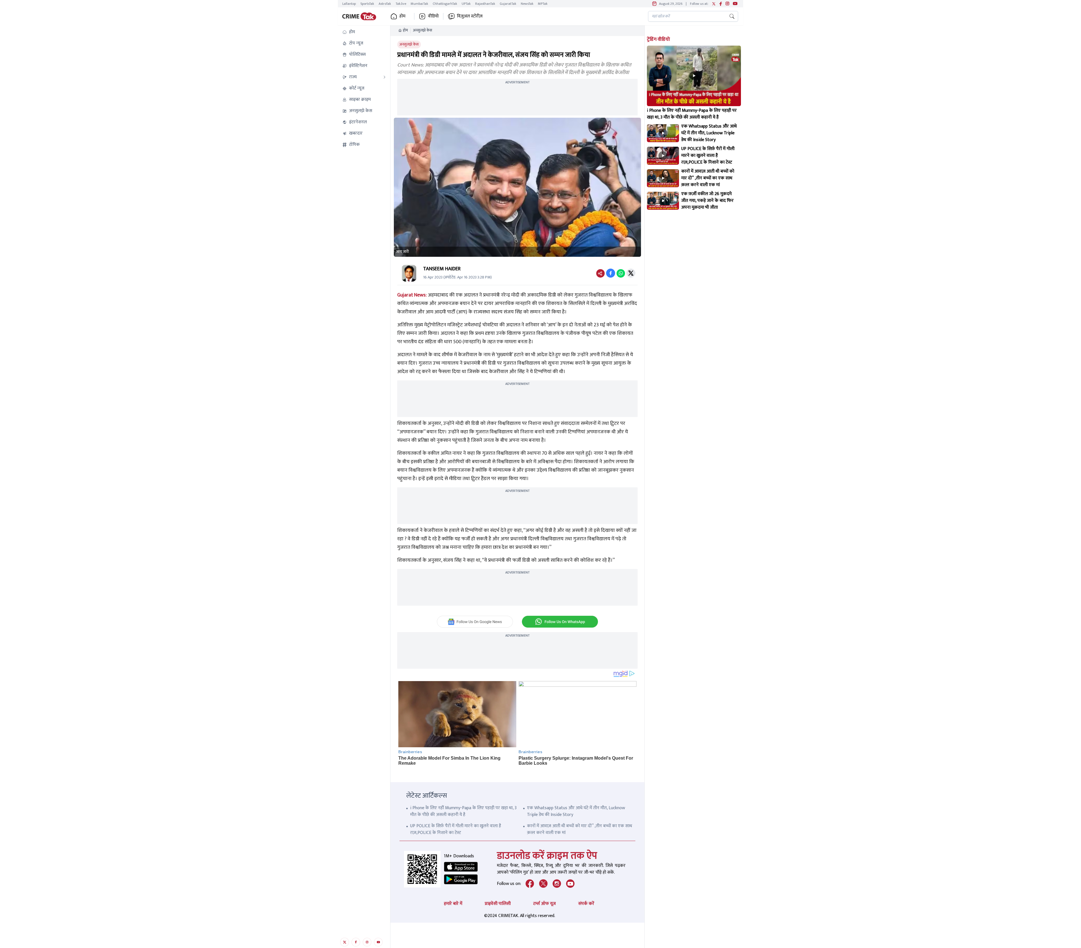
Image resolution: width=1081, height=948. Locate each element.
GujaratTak (508, 3)
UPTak (466, 3)
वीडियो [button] (433, 16)
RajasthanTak (485, 3)
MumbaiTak (419, 3)
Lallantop (349, 3)
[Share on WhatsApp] (620, 273)
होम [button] (402, 16)
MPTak (543, 3)
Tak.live (401, 3)
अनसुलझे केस (422, 30)
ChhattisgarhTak (445, 3)
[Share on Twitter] (630, 273)
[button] (364, 32)
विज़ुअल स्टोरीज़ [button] (470, 16)
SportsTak (367, 3)
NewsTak (527, 3)
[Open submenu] (384, 77)
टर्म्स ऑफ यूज (544, 903)
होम (405, 30)
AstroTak (385, 3)
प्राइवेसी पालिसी (498, 903)
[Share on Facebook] (610, 273)
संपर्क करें (586, 903)
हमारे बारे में (453, 903)
